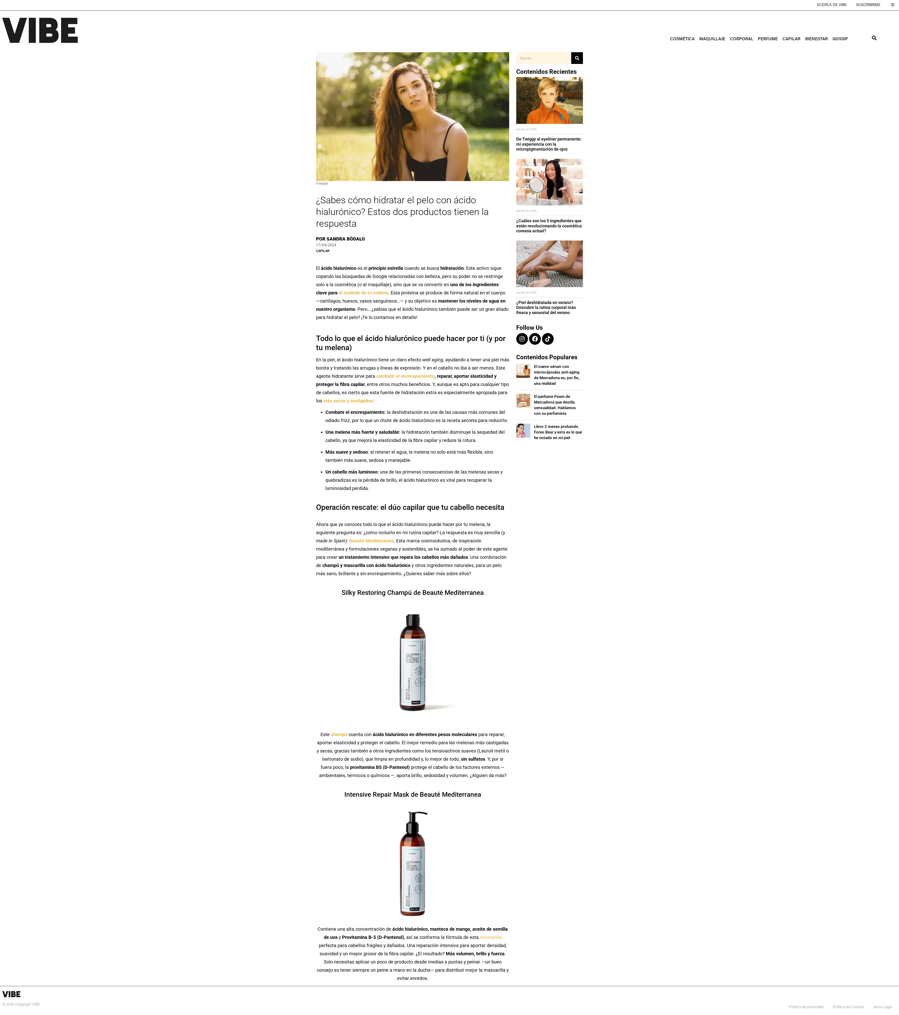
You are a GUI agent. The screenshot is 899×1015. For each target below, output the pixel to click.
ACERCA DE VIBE (832, 5)
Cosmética (682, 39)
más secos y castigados (348, 401)
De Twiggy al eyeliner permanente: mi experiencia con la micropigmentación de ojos (549, 144)
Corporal (741, 39)
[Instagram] (522, 339)
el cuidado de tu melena (363, 293)
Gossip (840, 39)
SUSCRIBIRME (868, 5)
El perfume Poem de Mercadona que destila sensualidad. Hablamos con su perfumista (555, 405)
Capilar (791, 39)
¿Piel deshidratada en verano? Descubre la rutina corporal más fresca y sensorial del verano (546, 307)
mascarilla (491, 937)
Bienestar (816, 39)
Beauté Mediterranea (371, 541)
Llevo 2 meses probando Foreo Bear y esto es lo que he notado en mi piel (558, 432)
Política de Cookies (848, 1007)
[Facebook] (535, 339)
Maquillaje (712, 39)
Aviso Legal (882, 1007)
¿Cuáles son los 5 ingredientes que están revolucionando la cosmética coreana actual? (549, 225)
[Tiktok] (548, 339)
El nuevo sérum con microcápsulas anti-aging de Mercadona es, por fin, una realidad (556, 375)
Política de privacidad (806, 1007)
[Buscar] (577, 58)
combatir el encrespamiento (405, 376)
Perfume (768, 39)
